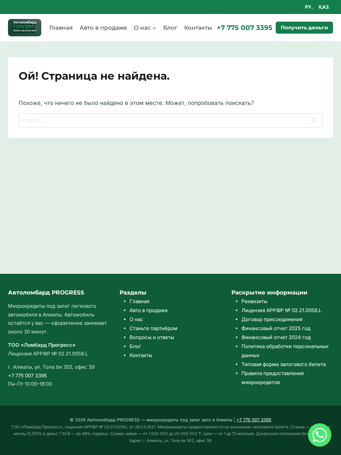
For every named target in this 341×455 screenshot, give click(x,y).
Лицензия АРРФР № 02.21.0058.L (281, 310)
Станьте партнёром (153, 328)
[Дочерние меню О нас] (145, 28)
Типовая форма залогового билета (283, 364)
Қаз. (324, 7)
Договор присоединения (271, 319)
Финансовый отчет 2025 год (275, 328)
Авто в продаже (103, 27)
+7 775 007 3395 (244, 28)
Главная (61, 27)
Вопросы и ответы (152, 337)
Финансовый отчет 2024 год (276, 337)
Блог (170, 27)
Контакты (198, 27)
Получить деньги (304, 27)
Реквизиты (254, 301)
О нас (136, 319)
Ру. (309, 7)
